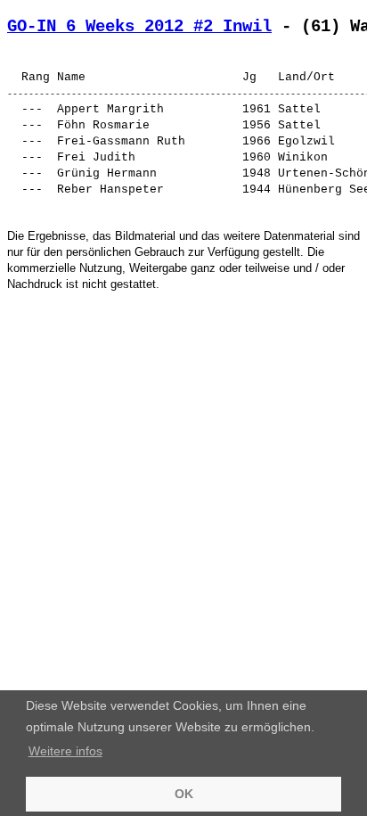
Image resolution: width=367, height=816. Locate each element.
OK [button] (184, 794)
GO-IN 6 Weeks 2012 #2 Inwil (139, 27)
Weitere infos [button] (65, 751)
